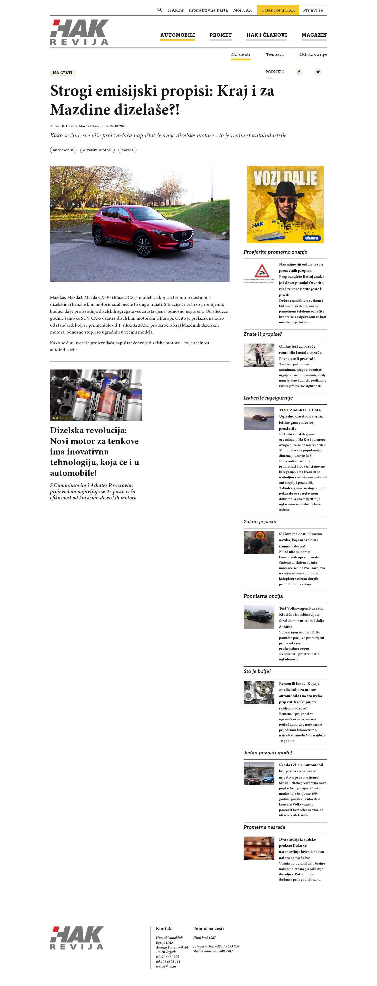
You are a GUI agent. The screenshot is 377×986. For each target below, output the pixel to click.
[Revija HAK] (79, 32)
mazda (127, 150)
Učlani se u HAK (278, 10)
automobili (63, 150)
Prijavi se (313, 10)
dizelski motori (97, 150)
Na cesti (63, 73)
